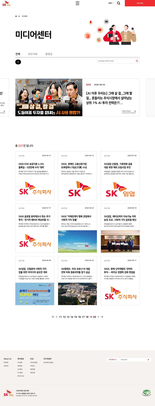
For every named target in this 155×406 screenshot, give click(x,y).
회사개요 (6, 362)
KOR (110, 3)
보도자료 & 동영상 (48, 362)
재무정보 (20, 366)
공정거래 (32, 372)
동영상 (48, 54)
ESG (32, 359)
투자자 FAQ (21, 376)
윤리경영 (32, 369)
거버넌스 (32, 366)
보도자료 (32, 54)
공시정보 (20, 369)
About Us (7, 359)
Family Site (124, 359)
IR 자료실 (20, 372)
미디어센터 (47, 359)
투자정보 (21, 359)
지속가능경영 (33, 362)
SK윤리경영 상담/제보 (22, 391)
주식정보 (20, 362)
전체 (18, 54)
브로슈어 (6, 366)
